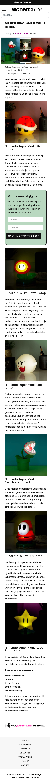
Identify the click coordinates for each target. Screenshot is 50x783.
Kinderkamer (21, 33)
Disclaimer (25, 753)
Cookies (25, 765)
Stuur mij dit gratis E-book (23, 236)
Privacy (25, 761)
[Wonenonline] (25, 8)
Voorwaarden (25, 757)
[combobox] (25, 15)
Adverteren (25, 745)
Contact (25, 740)
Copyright (25, 749)
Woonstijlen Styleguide (22, 2)
